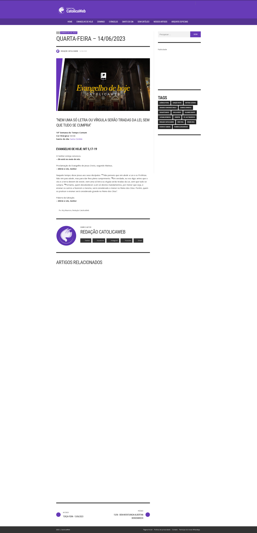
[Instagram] (184, 3)
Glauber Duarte (190, 112)
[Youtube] (192, 3)
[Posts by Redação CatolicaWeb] (57, 51)
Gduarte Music (164, 112)
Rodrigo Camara (165, 127)
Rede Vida (180, 122)
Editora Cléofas (190, 103)
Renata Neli (191, 122)
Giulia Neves (177, 112)
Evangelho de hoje (69, 33)
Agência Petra (164, 103)
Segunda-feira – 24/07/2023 (120, 482)
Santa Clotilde (76, 139)
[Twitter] (188, 3)
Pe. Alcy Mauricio (65, 210)
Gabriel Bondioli (185, 107)
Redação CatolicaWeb (69, 51)
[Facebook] (179, 3)
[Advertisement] (179, 68)
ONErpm (177, 117)
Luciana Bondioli (165, 117)
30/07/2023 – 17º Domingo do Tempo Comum (76, 484)
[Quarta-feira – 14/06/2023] (103, 84)
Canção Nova (177, 103)
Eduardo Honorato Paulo (168, 107)
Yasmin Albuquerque (181, 127)
